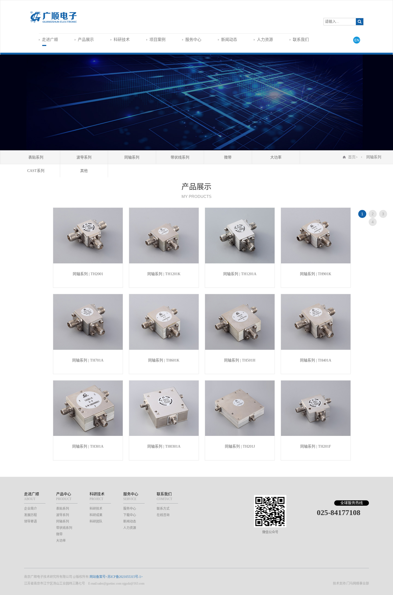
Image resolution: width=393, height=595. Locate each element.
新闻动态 (229, 39)
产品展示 (86, 39)
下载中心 (129, 515)
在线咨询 (163, 515)
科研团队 (96, 521)
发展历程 (30, 515)
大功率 (276, 157)
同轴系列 (131, 157)
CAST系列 (35, 171)
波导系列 (83, 157)
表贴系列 (35, 157)
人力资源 (265, 39)
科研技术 (122, 39)
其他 (84, 171)
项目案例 (157, 39)
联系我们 (301, 39)
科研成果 (96, 515)
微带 (228, 157)
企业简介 (30, 508)
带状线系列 (180, 157)
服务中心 (193, 39)
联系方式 (163, 508)
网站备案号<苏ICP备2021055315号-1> (116, 577)
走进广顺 (50, 39)
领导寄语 (30, 521)
